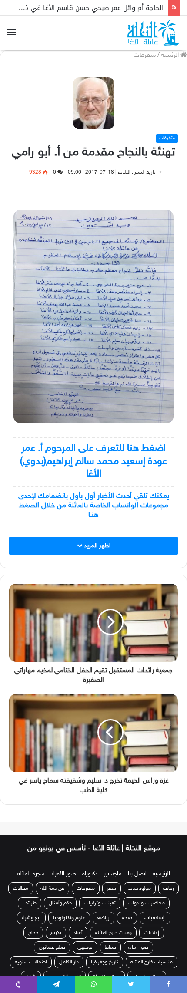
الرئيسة (170, 55)
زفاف (168, 888)
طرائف (30, 903)
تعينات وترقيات (100, 903)
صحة (127, 918)
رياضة (103, 918)
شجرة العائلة (31, 874)
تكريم (55, 933)
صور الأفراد (63, 874)
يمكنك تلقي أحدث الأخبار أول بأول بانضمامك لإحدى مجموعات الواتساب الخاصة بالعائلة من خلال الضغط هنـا (93, 506)
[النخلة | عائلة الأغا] (153, 33)
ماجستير (113, 874)
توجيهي (85, 947)
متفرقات (145, 55)
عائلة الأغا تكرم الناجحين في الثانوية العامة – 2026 (91, 12)
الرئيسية (161, 874)
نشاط (110, 947)
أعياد (78, 933)
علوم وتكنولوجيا (69, 918)
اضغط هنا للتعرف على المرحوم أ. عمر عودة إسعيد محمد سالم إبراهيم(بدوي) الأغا (93, 461)
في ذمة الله (52, 888)
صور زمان (138, 947)
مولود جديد (139, 888)
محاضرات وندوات (146, 903)
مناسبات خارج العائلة (151, 962)
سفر (111, 888)
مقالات (20, 888)
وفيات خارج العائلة (113, 933)
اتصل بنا (137, 874)
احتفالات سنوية (31, 962)
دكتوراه (90, 874)
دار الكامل (69, 962)
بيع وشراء (31, 918)
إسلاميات (155, 918)
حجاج (33, 933)
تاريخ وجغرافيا (104, 962)
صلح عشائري (52, 947)
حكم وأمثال (60, 903)
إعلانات (151, 933)
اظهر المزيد (96, 545)
